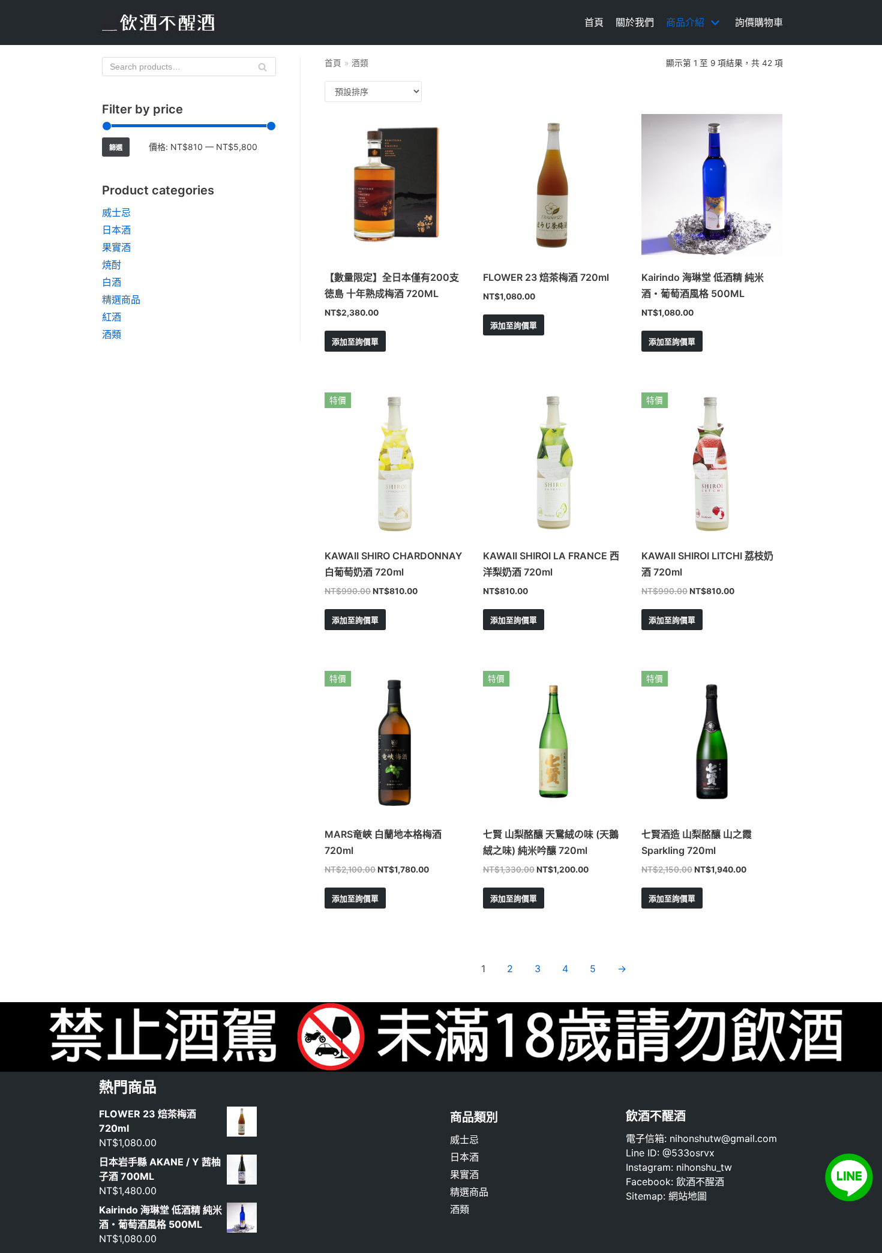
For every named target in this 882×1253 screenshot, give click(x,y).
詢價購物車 (759, 22)
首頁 (594, 22)
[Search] (262, 66)
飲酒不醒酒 (700, 1182)
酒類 (111, 334)
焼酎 (111, 265)
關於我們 (635, 22)
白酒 (111, 282)
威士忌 (116, 212)
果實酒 (116, 247)
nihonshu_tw (704, 1167)
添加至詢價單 (355, 341)
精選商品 (121, 299)
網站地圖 (687, 1196)
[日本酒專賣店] (159, 22)
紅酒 (111, 317)
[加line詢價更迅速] (849, 1198)
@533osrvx (688, 1153)
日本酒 (116, 230)
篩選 (115, 147)
